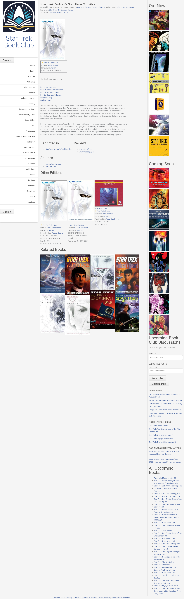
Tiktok (32, 196)
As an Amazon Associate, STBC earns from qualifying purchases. (164, 452)
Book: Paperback (54, 227)
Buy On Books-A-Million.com (51, 95)
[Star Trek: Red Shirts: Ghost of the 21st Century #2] (159, 292)
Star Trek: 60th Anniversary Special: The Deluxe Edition (165, 568)
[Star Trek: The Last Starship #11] (159, 313)
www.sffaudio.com (53, 164)
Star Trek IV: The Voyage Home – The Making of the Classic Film (167, 481)
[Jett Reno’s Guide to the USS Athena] (159, 229)
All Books (31, 76)
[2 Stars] (43, 79)
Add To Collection (51, 62)
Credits (32, 93)
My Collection (29, 147)
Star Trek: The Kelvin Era (164, 562)
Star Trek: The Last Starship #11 (167, 504)
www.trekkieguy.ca (86, 152)
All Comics (31, 82)
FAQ (33, 125)
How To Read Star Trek (25, 136)
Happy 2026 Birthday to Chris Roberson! (165, 410)
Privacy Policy (104, 597)
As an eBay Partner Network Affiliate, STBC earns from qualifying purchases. (165, 460)
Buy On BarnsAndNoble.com (51, 89)
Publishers (30, 169)
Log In (32, 71)
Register (31, 180)
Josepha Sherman (84, 7)
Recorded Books (112, 219)
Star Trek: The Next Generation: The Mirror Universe (167, 581)
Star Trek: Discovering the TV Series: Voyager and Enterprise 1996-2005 (167, 517)
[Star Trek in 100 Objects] (159, 92)
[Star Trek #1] (159, 334)
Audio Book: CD (107, 213)
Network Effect (29, 153)
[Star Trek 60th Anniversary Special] (159, 208)
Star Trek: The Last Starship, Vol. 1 (168, 494)
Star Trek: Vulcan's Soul (58, 12)
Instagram (31, 142)
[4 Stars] (46, 79)
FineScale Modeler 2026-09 (165, 478)
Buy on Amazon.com (48, 87)
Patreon (31, 163)
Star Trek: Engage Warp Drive (161, 438)
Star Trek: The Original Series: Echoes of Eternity (166, 547)
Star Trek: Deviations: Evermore (167, 496)
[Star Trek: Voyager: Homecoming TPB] (159, 71)
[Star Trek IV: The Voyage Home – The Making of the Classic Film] (159, 187)
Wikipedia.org (46, 97)
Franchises (30, 131)
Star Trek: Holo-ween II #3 (164, 541)
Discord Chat (30, 120)
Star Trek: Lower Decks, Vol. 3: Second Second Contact (166, 510)
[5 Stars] (47, 79)
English (53, 68)
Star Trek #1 (159, 507)
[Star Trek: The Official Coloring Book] (159, 134)
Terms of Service (90, 597)
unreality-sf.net (85, 149)
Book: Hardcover (81, 227)
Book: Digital (53, 65)
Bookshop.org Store (27, 109)
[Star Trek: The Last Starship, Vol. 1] (159, 250)
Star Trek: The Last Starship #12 (162, 435)
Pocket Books (57, 233)
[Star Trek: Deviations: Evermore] (159, 271)
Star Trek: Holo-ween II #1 (164, 522)
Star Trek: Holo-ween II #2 (164, 538)
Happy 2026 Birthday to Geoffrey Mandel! (166, 400)
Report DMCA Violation (121, 597)
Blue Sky (31, 103)
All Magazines (29, 87)
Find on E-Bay (45, 100)
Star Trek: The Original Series (61, 10)
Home (32, 65)
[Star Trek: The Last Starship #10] (159, 50)
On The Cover (29, 158)
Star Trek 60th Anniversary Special (168, 486)
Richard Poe (102, 208)
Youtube (31, 202)
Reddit (32, 174)
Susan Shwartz (99, 7)
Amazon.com (51, 166)
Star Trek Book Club (19, 42)
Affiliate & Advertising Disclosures (67, 597)
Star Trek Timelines (162, 564)
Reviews (31, 185)
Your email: (153, 367)
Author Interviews (28, 98)
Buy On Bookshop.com (49, 92)
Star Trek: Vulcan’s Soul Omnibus (59, 149)
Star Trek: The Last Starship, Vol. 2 (162, 442)
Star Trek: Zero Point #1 (158, 425)
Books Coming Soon (27, 114)
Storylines (31, 191)
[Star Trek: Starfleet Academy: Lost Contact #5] (159, 29)
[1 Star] (41, 79)
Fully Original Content (125, 7)
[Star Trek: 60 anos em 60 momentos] (159, 155)
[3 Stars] (44, 79)
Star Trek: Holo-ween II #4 (164, 572)
